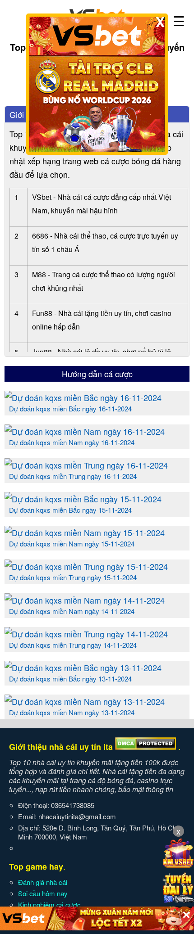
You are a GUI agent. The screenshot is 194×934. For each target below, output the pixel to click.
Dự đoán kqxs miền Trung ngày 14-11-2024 (73, 645)
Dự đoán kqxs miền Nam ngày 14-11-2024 (71, 611)
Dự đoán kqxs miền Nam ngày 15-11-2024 (71, 543)
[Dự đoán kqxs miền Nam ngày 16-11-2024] (85, 431)
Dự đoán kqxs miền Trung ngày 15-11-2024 (73, 577)
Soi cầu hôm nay (43, 893)
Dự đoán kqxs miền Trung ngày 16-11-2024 (73, 476)
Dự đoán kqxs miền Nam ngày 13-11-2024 (71, 712)
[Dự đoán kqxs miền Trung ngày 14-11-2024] (86, 634)
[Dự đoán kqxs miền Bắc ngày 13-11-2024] (83, 667)
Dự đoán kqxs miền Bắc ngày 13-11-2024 (70, 678)
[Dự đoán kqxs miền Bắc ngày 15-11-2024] (83, 499)
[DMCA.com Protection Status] (145, 747)
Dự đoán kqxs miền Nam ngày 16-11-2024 (71, 442)
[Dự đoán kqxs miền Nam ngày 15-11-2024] (85, 532)
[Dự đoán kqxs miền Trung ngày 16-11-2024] (86, 465)
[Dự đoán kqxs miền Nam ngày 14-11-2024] (85, 600)
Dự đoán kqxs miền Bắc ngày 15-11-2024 (70, 509)
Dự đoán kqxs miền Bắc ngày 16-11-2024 (70, 408)
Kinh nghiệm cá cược (49, 904)
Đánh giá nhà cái (42, 882)
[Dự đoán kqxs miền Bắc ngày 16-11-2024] (83, 397)
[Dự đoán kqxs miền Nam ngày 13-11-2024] (85, 701)
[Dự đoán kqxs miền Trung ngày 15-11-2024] (86, 566)
